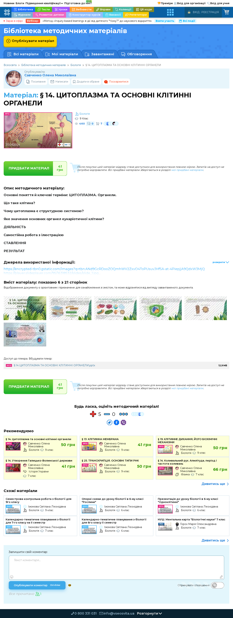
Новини (9, 3)
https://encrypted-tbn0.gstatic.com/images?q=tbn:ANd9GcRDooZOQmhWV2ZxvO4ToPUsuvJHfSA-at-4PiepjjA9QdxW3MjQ (104, 269)
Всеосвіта (10, 65)
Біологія (75, 65)
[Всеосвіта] (7, 12)
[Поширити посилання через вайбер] (123, 422)
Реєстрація (210, 12)
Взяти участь (165, 21)
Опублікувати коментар (37, 585)
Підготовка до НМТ (78, 3)
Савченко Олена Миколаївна (50, 75)
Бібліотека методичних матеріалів (43, 65)
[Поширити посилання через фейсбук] (116, 422)
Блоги (20, 3)
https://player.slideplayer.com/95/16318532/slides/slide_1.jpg (51, 273)
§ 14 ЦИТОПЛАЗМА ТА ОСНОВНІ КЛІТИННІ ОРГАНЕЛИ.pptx (54, 365)
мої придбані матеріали (187, 170)
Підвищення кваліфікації (44, 3)
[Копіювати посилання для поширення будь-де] (109, 422)
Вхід (196, 12)
